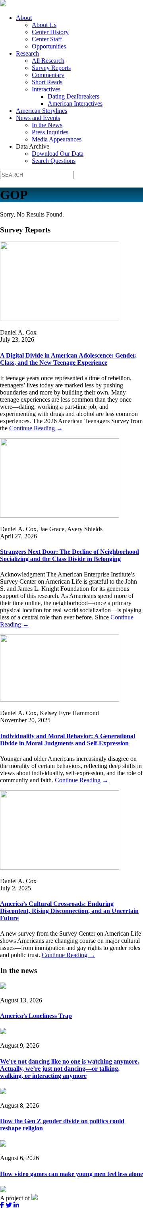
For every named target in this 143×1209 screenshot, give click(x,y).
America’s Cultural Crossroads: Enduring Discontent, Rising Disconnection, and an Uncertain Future (69, 910)
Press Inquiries (50, 132)
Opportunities (49, 46)
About (24, 17)
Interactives (46, 89)
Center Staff (47, 39)
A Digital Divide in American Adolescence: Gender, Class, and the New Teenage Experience (68, 359)
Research (27, 53)
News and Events (38, 117)
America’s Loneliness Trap (36, 1015)
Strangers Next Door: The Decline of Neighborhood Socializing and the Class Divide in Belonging (69, 555)
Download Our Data (57, 153)
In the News (47, 125)
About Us (44, 24)
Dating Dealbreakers (73, 96)
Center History (50, 32)
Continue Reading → (36, 428)
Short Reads (47, 82)
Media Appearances (56, 139)
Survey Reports (51, 67)
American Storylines (41, 110)
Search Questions (53, 160)
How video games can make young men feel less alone (71, 1173)
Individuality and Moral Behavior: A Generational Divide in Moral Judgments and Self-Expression (67, 740)
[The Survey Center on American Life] (3, 4)
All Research (48, 60)
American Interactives (75, 103)
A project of (15, 1198)
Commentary (48, 75)
